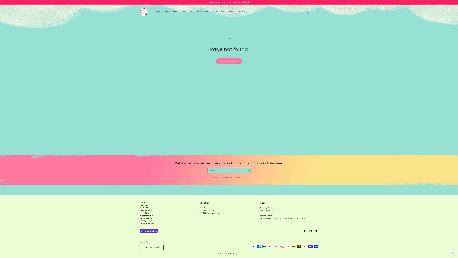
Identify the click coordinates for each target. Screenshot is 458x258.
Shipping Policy (146, 211)
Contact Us (144, 208)
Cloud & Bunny (232, 254)
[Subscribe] (247, 170)
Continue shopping (229, 61)
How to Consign (146, 218)
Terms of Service (147, 223)
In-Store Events (146, 216)
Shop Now (144, 205)
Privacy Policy (146, 221)
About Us (143, 203)
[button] (157, 11)
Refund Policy (146, 213)
